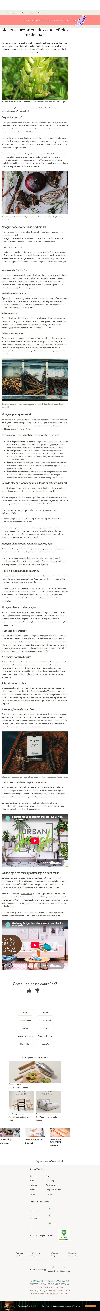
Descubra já (29, 1143)
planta (53, 42)
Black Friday (50, 1180)
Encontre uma (5, 1143)
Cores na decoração (45, 1020)
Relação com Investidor (53, 1189)
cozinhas (10, 644)
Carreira (32, 1194)
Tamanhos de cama (45, 1036)
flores (40, 671)
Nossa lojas (33, 1185)
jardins (46, 615)
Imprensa (49, 1194)
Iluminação (45, 1044)
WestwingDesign (27, 893)
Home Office (25, 1044)
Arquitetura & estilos (25, 1036)
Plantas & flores (25, 1020)
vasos (62, 635)
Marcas (32, 1180)
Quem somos (34, 1176)
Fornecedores (50, 1185)
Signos (25, 1012)
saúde (4, 110)
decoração (27, 615)
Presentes (45, 1012)
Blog (47, 1176)
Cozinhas (45, 1028)
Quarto (25, 1028)
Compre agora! (55, 1145)
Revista (32, 1189)
